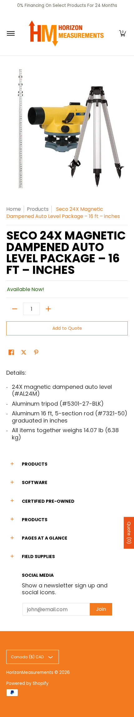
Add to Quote (67, 328)
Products (38, 209)
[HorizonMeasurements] (66, 33)
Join (101, 609)
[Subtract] (14, 308)
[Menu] (10, 33)
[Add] (48, 308)
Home (13, 209)
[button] (122, 33)
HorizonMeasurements (29, 672)
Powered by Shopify (27, 683)
